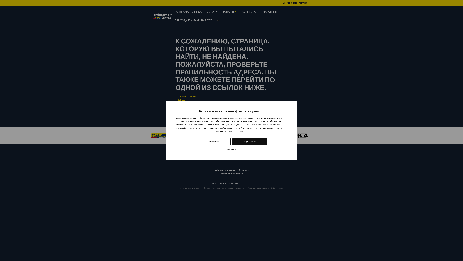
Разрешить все (250, 142)
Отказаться (213, 142)
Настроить (231, 150)
